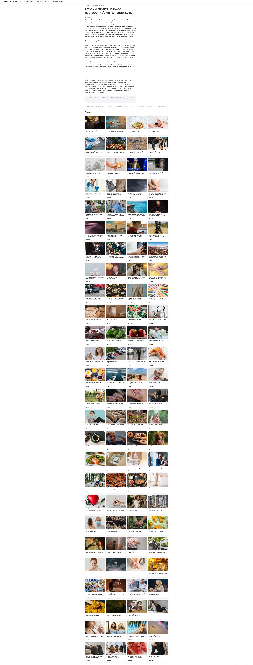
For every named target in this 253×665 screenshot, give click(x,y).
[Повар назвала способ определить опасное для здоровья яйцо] (116, 168)
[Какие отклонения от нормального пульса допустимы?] (158, 378)
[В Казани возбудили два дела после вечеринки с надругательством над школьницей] (158, 168)
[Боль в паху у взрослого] (95, 420)
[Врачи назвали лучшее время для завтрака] (95, 378)
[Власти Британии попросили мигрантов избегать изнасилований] (116, 231)
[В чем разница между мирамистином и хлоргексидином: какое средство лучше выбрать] (95, 525)
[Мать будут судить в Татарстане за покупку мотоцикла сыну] (95, 294)
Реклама (11, 664)
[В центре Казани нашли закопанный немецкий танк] (116, 189)
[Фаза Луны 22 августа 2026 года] (116, 567)
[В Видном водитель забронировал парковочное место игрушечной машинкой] (116, 357)
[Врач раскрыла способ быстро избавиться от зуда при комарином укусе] (158, 631)
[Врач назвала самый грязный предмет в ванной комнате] (116, 546)
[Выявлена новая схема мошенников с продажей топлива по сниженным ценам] (116, 252)
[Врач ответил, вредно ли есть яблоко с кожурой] (137, 336)
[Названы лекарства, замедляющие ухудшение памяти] (116, 462)
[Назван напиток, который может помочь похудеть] (137, 504)
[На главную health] (7, 1)
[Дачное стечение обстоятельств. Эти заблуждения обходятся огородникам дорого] (137, 420)
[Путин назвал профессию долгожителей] (116, 273)
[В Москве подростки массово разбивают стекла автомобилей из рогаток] (116, 125)
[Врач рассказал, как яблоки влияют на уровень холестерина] (116, 146)
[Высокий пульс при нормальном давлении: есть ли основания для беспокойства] (158, 273)
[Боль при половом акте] (158, 609)
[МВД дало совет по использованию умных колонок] (116, 315)
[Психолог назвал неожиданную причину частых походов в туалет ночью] (137, 462)
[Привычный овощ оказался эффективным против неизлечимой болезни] (137, 315)
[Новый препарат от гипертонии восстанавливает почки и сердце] (137, 252)
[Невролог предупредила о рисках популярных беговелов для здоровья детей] (95, 483)
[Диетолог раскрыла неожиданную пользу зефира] (95, 273)
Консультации (88, 5)
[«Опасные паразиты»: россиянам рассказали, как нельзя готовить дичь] (116, 399)
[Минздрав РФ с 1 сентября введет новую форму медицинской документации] (137, 588)
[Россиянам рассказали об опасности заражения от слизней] (158, 567)
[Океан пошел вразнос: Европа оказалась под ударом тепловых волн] (137, 210)
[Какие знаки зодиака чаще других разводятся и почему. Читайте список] (116, 504)
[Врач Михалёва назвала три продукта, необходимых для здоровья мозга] (158, 357)
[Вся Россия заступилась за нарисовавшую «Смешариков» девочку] (158, 294)
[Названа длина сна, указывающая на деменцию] (95, 125)
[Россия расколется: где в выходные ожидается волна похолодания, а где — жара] (158, 231)
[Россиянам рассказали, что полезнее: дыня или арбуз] (158, 525)
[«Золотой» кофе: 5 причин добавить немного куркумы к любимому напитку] (95, 609)
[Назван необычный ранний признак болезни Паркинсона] (158, 420)
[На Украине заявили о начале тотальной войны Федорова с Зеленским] (158, 210)
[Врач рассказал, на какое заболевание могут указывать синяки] (137, 294)
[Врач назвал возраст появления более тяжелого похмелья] (116, 441)
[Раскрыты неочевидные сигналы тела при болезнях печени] (158, 189)
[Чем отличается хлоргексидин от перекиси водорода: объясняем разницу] (95, 357)
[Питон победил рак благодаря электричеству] (116, 483)
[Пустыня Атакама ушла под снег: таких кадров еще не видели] (158, 252)
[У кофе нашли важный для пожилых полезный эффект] (95, 441)
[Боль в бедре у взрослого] (158, 652)
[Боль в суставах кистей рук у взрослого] (137, 546)
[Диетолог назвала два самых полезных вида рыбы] (137, 125)
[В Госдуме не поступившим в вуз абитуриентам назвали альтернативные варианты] (116, 378)
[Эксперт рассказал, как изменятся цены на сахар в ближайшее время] (95, 168)
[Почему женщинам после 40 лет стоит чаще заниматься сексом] (137, 631)
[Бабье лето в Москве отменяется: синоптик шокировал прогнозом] (137, 357)
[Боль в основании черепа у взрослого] (158, 399)
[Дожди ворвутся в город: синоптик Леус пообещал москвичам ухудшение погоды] (137, 189)
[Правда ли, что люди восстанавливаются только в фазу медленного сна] (95, 546)
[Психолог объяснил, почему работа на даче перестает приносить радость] (95, 399)
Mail (2, 664)
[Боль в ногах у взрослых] (158, 483)
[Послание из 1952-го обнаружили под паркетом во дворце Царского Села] (137, 146)
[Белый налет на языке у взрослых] (95, 567)
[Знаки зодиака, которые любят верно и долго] (95, 210)
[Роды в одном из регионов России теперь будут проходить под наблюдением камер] (116, 210)
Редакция (201, 664)
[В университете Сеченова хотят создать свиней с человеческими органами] (116, 420)
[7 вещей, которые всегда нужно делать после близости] (137, 273)
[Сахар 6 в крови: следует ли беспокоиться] (95, 189)
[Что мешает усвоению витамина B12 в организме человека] (116, 294)
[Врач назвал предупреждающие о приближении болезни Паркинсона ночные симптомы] (95, 652)
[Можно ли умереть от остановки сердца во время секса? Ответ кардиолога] (158, 125)
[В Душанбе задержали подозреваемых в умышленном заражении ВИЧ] (95, 146)
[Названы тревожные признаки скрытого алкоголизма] (137, 609)
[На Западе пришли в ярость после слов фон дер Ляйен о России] (137, 168)
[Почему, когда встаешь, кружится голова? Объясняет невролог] (95, 231)
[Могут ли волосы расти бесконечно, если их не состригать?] (116, 652)
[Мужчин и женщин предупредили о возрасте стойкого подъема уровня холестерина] (158, 462)
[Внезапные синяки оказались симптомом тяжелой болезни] (137, 399)
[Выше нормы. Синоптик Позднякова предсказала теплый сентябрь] (95, 588)
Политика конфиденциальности (245, 664)
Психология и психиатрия (98, 5)
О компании (6, 664)
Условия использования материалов (211, 664)
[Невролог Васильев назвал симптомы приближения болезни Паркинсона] (158, 546)
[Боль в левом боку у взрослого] (158, 336)
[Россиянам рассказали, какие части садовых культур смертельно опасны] (137, 525)
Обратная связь (222, 664)
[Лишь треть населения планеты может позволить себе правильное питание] (95, 462)
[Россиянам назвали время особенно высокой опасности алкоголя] (137, 378)
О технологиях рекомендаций (231, 664)
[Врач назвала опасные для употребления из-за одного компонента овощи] (116, 336)
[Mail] (2, 1)
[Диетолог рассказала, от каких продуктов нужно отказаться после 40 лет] (137, 483)
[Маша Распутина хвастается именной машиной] (158, 588)
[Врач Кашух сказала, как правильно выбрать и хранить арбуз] (137, 652)
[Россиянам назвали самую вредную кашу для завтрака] (95, 336)
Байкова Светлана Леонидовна (100, 73)
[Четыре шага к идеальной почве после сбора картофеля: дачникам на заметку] (116, 525)
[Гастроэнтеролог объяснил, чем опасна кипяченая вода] (158, 315)
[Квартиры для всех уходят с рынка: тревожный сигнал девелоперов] (158, 504)
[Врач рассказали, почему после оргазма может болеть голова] (95, 315)
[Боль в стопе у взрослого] (137, 567)
